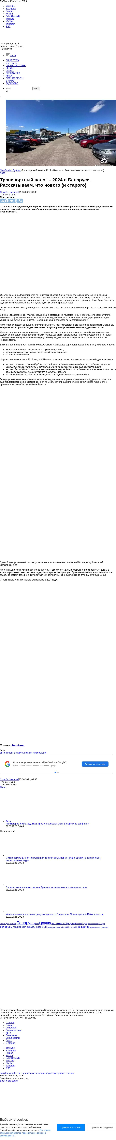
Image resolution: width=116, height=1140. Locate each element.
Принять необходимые (102, 1127)
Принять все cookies (71, 1127)
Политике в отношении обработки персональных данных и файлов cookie (25, 1133)
